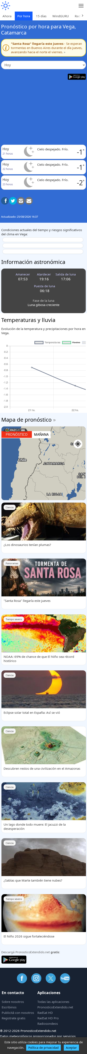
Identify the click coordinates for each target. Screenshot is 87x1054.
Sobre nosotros (13, 1002)
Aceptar (71, 1048)
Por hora (23, 16)
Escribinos (9, 1007)
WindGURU (60, 16)
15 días (41, 16)
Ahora (7, 16)
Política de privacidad (43, 1048)
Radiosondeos (47, 1023)
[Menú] (81, 6)
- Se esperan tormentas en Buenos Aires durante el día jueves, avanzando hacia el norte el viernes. (46, 47)
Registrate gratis (13, 1018)
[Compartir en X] (13, 201)
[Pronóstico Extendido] (5, 6)
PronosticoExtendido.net (55, 1007)
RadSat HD (45, 1012)
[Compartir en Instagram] (21, 201)
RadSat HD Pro (48, 1018)
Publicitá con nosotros (18, 1012)
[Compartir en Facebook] (5, 201)
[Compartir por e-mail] (29, 201)
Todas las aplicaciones (53, 1002)
